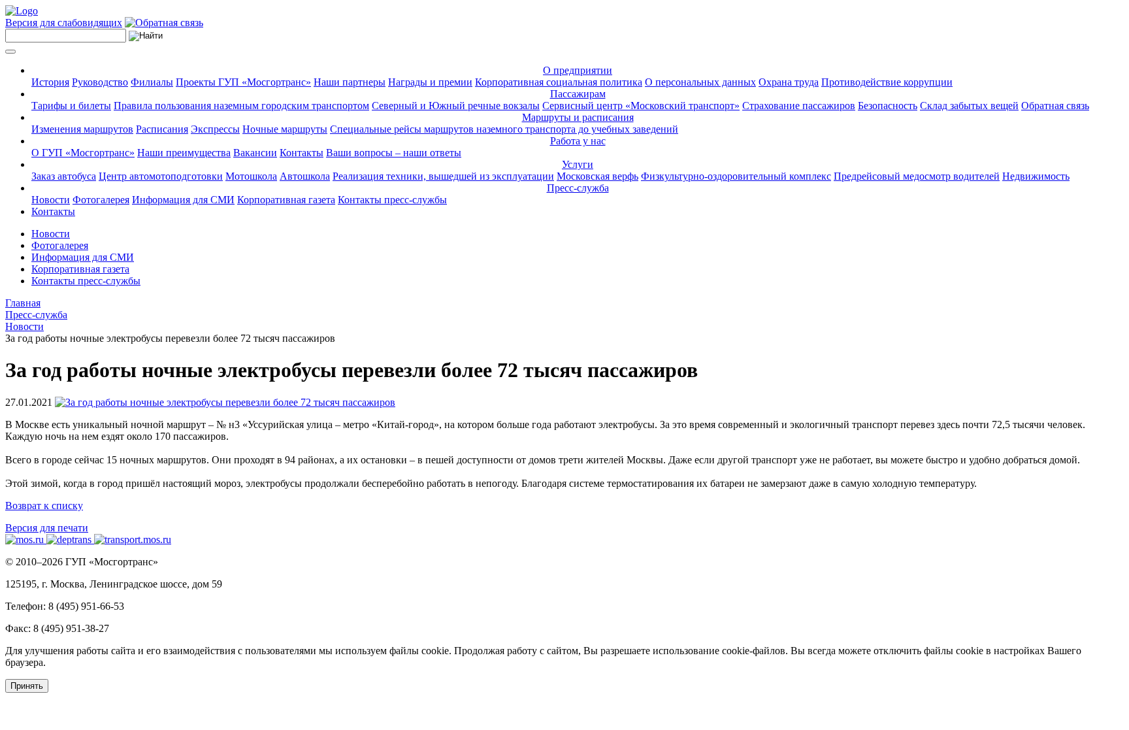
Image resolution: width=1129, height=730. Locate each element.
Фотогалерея (101, 199)
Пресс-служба (578, 187)
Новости (50, 199)
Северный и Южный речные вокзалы (456, 105)
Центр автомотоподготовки (161, 176)
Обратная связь (1055, 105)
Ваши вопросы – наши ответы (393, 152)
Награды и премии (430, 82)
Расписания (162, 129)
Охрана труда (789, 82)
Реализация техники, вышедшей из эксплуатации (443, 176)
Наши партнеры (349, 82)
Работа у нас (578, 140)
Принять (26, 686)
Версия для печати (46, 527)
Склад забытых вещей (969, 105)
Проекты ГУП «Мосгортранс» (243, 82)
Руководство (100, 82)
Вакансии (255, 152)
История (50, 82)
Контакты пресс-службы (392, 199)
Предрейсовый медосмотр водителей (917, 176)
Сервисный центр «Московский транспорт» (641, 105)
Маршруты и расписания (578, 117)
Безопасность (887, 105)
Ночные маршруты (284, 129)
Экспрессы (215, 129)
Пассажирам (578, 93)
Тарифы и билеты (71, 105)
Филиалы (152, 82)
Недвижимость (1036, 176)
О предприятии (577, 70)
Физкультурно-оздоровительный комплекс (736, 176)
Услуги (577, 164)
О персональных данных (700, 82)
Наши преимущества (184, 152)
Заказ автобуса (63, 176)
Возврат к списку (44, 505)
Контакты (301, 152)
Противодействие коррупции (887, 82)
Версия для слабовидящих (63, 22)
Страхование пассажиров (798, 105)
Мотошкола (251, 176)
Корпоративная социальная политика (558, 82)
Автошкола (305, 176)
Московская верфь (597, 176)
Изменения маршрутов (82, 129)
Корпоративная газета (286, 199)
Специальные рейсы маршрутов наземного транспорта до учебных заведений (504, 129)
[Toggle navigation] (10, 52)
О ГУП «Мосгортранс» (83, 152)
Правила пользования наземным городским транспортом (241, 105)
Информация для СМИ (183, 199)
